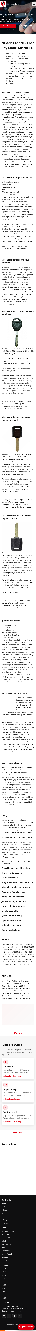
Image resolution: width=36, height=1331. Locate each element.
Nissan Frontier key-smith (15, 54)
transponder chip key (10, 124)
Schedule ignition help (12, 1122)
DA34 (25, 351)
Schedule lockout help (12, 1076)
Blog (3, 1213)
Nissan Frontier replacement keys (18, 56)
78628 (4, 1298)
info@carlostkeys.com (14, 1309)
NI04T (5, 560)
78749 (4, 1295)
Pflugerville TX (7, 1238)
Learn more (10, 83)
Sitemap (5, 1223)
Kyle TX (4, 1241)
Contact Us (6, 1216)
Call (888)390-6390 (26, 26)
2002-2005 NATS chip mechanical (22, 68)
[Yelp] (14, 1316)
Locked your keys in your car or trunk (20, 76)
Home (4, 1203)
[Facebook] (9, 1316)
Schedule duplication (12, 1099)
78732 (4, 1275)
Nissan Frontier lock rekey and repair (20, 78)
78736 (4, 1278)
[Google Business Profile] (20, 1316)
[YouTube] (4, 1316)
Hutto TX (5, 1247)
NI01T (20, 457)
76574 (4, 1272)
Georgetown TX (7, 1257)
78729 (4, 1288)
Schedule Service (8, 26)
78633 (4, 1285)
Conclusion (10, 81)
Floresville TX (6, 1244)
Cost (3, 1207)
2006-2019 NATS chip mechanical (22, 71)
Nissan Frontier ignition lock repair (19, 73)
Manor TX (5, 1234)
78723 (4, 1282)
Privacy (4, 1220)
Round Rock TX (7, 1254)
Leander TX (6, 1251)
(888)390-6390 (12, 1306)
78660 (4, 1291)
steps (21, 401)
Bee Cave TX (6, 1260)
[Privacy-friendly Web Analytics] (18, 1330)
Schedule (5, 1210)
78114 (4, 1269)
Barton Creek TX (8, 1231)
